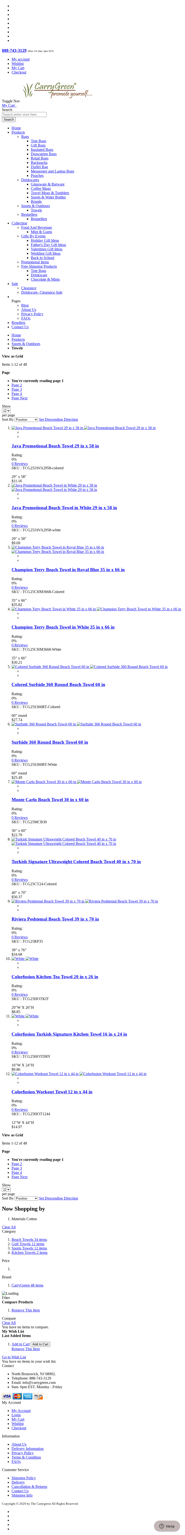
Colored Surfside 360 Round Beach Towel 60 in (58, 684)
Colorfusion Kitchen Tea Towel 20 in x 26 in (55, 976)
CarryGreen (27, 1285)
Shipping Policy (24, 1478)
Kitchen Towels (29, 1252)
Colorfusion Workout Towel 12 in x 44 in (52, 1091)
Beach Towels (29, 1240)
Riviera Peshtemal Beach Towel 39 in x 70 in (55, 919)
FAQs (25, 318)
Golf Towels (28, 1244)
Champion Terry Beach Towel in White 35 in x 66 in (63, 627)
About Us (28, 310)
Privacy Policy (32, 314)
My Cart (18, 68)
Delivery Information (28, 1449)
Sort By (8, 419)
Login (16, 1415)
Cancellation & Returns (29, 1487)
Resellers (18, 323)
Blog (25, 305)
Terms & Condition (26, 1457)
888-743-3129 (14, 50)
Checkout (19, 72)
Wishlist (18, 64)
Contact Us (20, 327)
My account (21, 59)
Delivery (18, 1482)
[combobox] (24, 114)
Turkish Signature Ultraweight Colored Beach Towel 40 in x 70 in (76, 861)
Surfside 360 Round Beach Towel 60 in (50, 742)
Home (16, 335)
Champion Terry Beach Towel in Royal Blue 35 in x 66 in (68, 569)
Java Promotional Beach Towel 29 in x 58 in (55, 445)
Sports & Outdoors (26, 344)
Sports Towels (29, 1248)
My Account (21, 1411)
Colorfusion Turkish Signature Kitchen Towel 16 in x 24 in (69, 1034)
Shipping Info (22, 1495)
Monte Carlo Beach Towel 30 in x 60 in (50, 799)
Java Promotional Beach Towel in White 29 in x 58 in (64, 507)
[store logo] (57, 101)
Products (18, 339)
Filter (6, 1298)
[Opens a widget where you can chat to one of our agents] (167, 1527)
